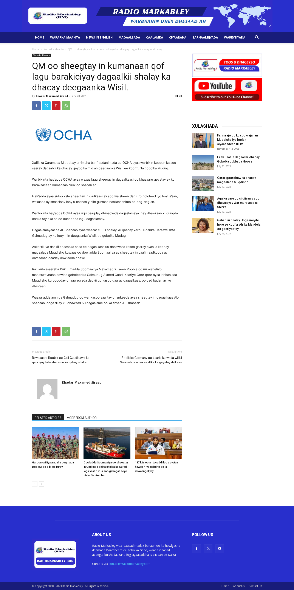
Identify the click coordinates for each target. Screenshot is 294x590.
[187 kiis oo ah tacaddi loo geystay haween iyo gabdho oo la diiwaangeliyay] (158, 443)
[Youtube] (219, 548)
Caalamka (154, 37)
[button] (257, 38)
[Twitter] (46, 105)
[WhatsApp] (66, 105)
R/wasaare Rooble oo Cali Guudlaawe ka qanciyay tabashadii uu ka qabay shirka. (60, 360)
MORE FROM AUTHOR (82, 418)
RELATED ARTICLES (48, 418)
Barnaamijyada (205, 37)
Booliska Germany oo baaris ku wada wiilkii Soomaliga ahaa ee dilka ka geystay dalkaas (151, 360)
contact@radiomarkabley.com (129, 564)
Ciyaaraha (177, 37)
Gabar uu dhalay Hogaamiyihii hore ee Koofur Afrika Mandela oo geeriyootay (238, 224)
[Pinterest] (56, 105)
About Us (238, 586)
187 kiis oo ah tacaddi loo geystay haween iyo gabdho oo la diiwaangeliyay (156, 467)
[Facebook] (36, 105)
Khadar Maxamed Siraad (52, 96)
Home (39, 37)
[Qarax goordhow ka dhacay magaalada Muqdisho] (203, 183)
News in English (99, 37)
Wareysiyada (234, 37)
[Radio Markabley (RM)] (147, 16)
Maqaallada (129, 37)
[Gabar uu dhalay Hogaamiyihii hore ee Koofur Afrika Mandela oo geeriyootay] (203, 225)
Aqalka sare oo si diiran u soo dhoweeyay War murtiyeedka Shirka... (238, 203)
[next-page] (41, 484)
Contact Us (255, 586)
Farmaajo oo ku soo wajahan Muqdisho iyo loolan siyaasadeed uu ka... (237, 140)
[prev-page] (34, 484)
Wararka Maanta (65, 37)
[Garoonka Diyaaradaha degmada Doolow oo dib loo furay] (55, 443)
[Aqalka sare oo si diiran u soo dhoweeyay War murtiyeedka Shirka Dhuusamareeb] (203, 203)
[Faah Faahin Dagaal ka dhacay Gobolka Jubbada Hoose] (203, 162)
